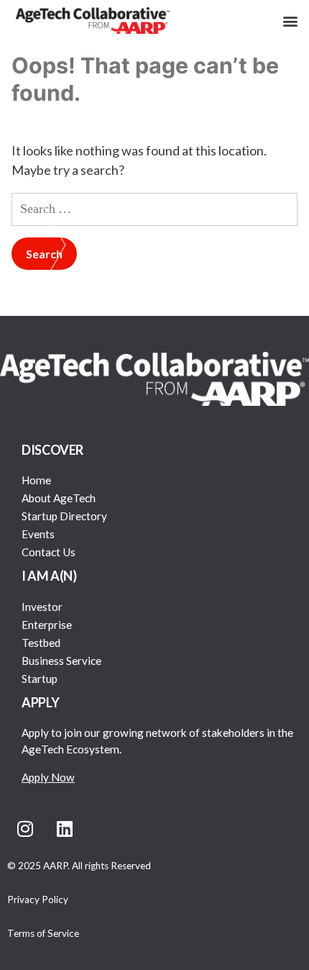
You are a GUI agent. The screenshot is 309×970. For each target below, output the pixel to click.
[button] (290, 20)
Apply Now (48, 777)
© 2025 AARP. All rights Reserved (79, 865)
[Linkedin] (65, 829)
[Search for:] (154, 208)
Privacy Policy (37, 899)
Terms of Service (43, 933)
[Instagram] (25, 829)
